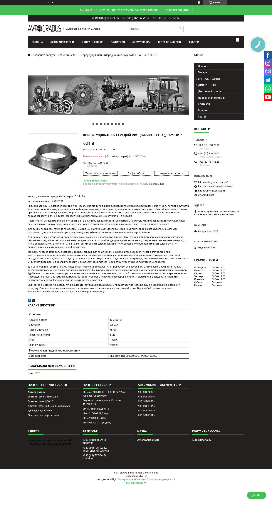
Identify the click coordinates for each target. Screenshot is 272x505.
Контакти (204, 104)
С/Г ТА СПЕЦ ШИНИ (169, 42)
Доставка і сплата (209, 91)
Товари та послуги (44, 55)
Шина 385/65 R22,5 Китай (96, 408)
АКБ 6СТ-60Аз (145, 392)
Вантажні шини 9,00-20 (40, 401)
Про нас (203, 66)
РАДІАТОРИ (118, 42)
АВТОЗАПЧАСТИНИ (62, 42)
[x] (33, 301)
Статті (202, 116)
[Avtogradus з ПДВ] (44, 28)
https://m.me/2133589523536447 (216, 186)
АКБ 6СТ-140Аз (146, 406)
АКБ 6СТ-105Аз (146, 401)
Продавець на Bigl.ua (136, 476)
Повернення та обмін (211, 97)
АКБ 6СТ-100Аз (146, 396)
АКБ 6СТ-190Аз (146, 410)
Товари (202, 72)
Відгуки (203, 110)
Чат (259, 495)
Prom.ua (154, 472)
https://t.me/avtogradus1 (211, 190)
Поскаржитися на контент (131, 479)
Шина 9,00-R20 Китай (94, 418)
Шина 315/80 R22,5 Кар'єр (97, 413)
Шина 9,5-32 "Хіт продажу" (97, 422)
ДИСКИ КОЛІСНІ (208, 85)
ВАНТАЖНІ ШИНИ (209, 78)
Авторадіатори (36, 392)
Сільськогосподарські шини (44, 415)
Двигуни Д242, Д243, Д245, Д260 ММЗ (49, 406)
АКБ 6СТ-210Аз (146, 415)
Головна (37, 42)
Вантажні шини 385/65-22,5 (43, 396)
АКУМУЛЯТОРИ (141, 42)
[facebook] (29, 301)
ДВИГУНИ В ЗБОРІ (92, 42)
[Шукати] (180, 29)
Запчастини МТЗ (68, 55)
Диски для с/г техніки (40, 410)
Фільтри (193, 42)
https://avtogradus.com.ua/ (213, 182)
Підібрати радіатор (176, 10)
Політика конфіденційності (161, 479)
